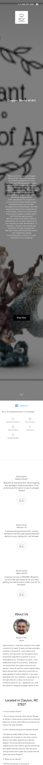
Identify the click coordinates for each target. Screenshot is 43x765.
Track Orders (13, 430)
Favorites (30, 430)
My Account (30, 422)
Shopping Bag (13, 438)
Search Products (13, 422)
